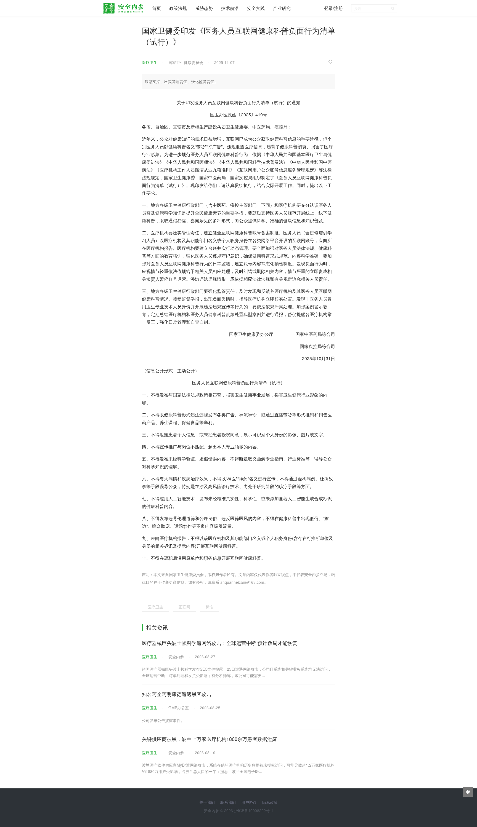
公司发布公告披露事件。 (163, 720)
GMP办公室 (178, 707)
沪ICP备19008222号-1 (253, 810)
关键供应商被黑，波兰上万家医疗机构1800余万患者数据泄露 (209, 738)
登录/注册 (333, 8)
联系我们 (228, 802)
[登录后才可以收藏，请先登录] (331, 62)
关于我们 (207, 802)
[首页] (123, 7)
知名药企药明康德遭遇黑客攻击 (176, 693)
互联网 (184, 606)
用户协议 (249, 802)
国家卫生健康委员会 (185, 62)
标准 (209, 606)
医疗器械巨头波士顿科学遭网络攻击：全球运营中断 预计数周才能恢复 (219, 642)
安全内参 (176, 656)
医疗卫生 (149, 62)
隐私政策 (270, 802)
